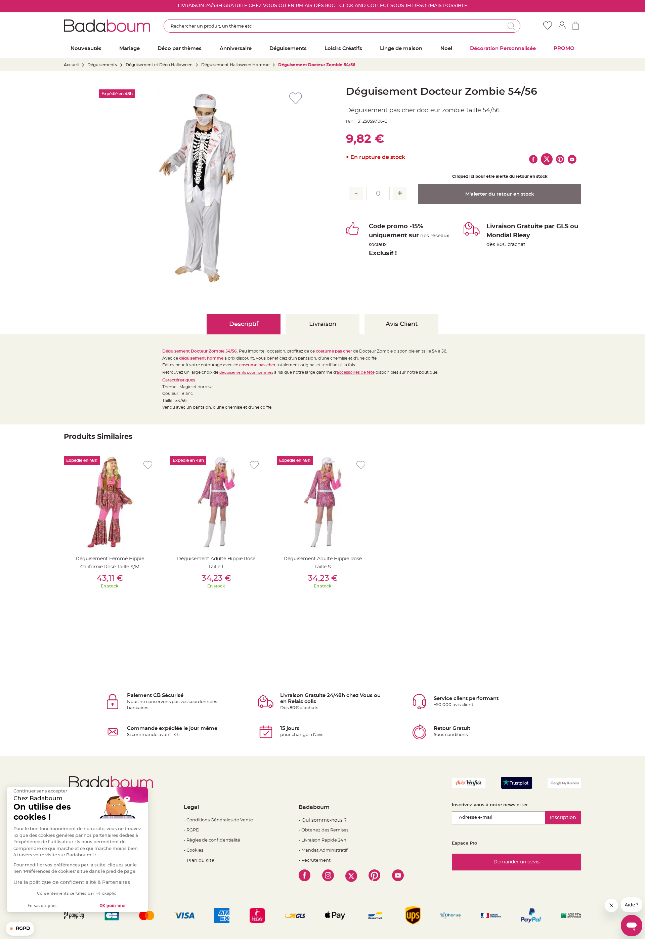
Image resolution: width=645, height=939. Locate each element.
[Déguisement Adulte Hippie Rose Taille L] (216, 502)
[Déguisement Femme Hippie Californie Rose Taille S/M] (110, 502)
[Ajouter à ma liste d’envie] (147, 465)
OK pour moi (112, 905)
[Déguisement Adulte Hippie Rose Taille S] (323, 502)
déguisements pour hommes (246, 372)
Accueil (71, 65)
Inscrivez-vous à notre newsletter (490, 805)
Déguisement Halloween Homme (235, 65)
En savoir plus (42, 905)
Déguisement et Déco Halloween (159, 65)
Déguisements (102, 65)
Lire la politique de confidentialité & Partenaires (71, 882)
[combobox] (342, 26)
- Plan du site (199, 860)
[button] (20, 929)
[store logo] (107, 25)
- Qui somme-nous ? (323, 820)
